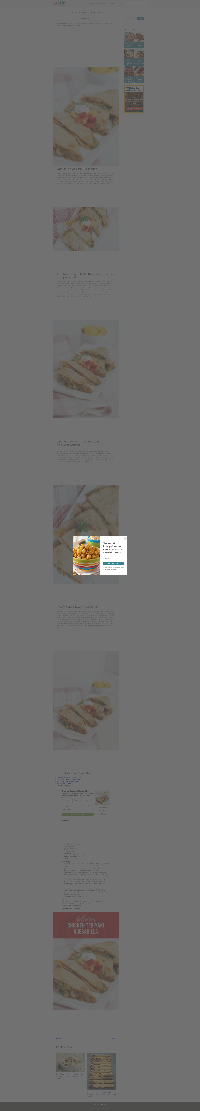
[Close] (125, 538)
